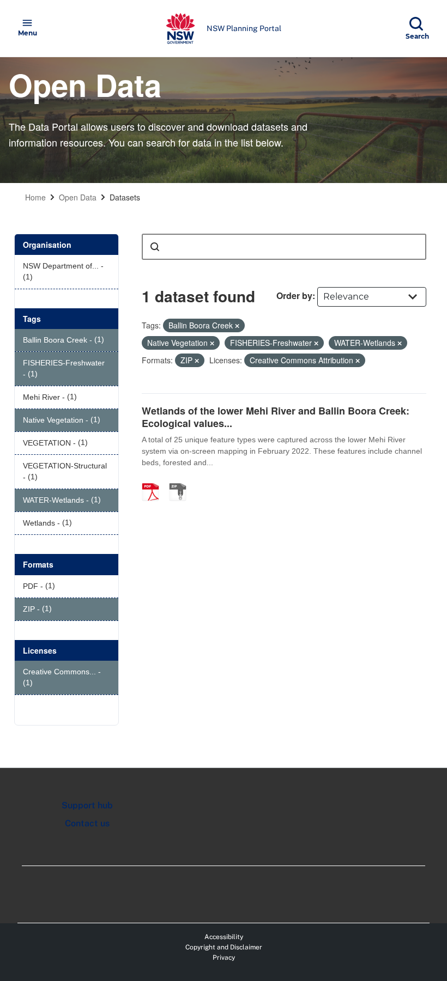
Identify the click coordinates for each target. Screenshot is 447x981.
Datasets (125, 197)
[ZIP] (181, 480)
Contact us (87, 823)
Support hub (87, 805)
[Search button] (155, 247)
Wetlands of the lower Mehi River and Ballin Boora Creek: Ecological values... (275, 417)
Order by (294, 295)
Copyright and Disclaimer (223, 947)
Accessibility (223, 937)
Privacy (224, 957)
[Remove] (237, 325)
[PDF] (154, 480)
